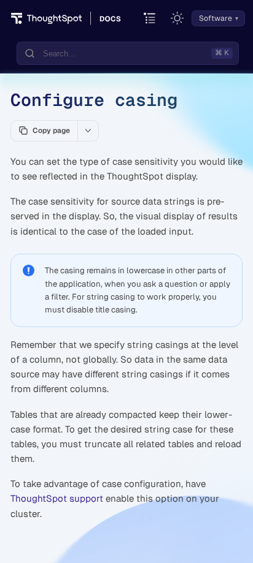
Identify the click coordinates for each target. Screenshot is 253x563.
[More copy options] (87, 130)
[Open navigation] (150, 19)
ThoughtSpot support (56, 498)
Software (215, 18)
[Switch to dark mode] (177, 18)
